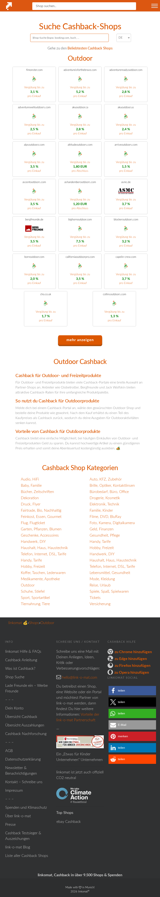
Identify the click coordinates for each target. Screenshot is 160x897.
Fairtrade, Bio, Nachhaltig (41, 510)
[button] (132, 690)
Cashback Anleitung (21, 660)
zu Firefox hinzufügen (132, 666)
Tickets (95, 598)
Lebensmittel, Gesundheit (110, 573)
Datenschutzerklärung (23, 759)
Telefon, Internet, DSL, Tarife (43, 554)
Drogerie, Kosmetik (105, 498)
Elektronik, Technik (104, 504)
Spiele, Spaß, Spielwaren (109, 591)
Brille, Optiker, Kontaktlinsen (112, 486)
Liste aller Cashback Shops (26, 856)
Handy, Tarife (100, 542)
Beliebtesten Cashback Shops (90, 48)
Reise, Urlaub (100, 585)
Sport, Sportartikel (35, 598)
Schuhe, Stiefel (33, 591)
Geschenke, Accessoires (40, 535)
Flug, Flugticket (33, 523)
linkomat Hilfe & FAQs (23, 652)
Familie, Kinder (101, 510)
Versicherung (100, 604)
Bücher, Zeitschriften (37, 492)
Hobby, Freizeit (102, 548)
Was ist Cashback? (20, 669)
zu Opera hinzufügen (131, 673)
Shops (34, 623)
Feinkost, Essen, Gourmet (41, 517)
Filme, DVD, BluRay (105, 517)
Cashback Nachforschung (25, 734)
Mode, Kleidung (102, 579)
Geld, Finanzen (102, 529)
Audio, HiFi (30, 479)
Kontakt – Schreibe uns (23, 782)
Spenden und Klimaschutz (26, 808)
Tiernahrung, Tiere (35, 604)
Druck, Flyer (30, 504)
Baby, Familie (31, 486)
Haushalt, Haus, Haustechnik (44, 548)
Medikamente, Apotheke (40, 579)
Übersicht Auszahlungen (24, 725)
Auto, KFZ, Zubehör (106, 479)
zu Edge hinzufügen (131, 659)
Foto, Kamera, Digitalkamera (112, 523)
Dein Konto (14, 708)
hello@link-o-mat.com (79, 678)
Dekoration (30, 498)
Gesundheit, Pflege (105, 535)
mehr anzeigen (80, 340)
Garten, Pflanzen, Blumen (41, 529)
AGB (9, 751)
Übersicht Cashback (21, 717)
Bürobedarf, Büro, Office (109, 492)
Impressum (14, 791)
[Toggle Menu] (154, 6)
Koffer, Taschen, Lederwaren (43, 573)
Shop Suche (14, 677)
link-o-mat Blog (17, 847)
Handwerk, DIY (33, 542)
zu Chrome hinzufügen (133, 652)
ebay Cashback (68, 822)
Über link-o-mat (18, 816)
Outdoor (28, 585)
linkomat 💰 (18, 623)
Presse (10, 825)
